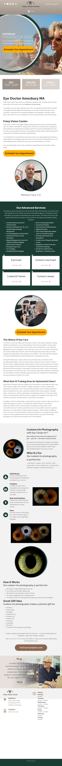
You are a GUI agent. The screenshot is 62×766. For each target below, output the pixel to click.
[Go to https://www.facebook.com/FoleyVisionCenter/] (5, 4)
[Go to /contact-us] (51, 84)
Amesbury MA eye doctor (32, 104)
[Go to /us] (11, 84)
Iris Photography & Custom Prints (17, 233)
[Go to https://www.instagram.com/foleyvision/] (10, 4)
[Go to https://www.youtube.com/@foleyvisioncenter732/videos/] (7, 4)
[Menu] (31, 763)
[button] (18, 49)
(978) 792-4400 (52, 4)
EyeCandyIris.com (14, 639)
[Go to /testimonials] (31, 84)
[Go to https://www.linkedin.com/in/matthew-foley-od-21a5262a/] (13, 4)
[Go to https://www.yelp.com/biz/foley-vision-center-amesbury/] (16, 4)
